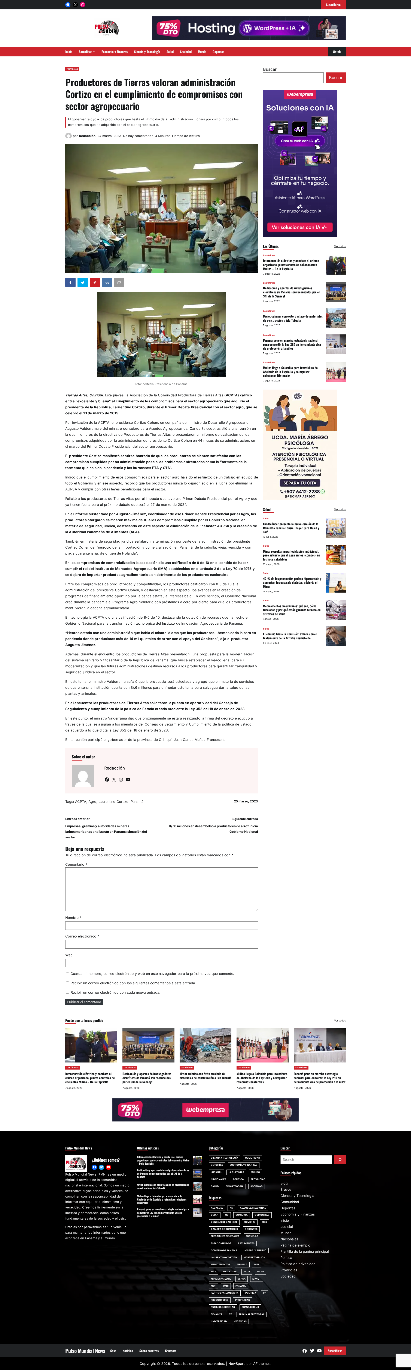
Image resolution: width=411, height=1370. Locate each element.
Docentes (251, 1229)
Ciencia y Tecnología (224, 1158)
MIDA (247, 1271)
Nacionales (218, 1179)
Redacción (87, 136)
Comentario (76, 864)
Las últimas (269, 255)
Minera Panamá (221, 1278)
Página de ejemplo (295, 1245)
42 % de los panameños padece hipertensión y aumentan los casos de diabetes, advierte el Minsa (292, 582)
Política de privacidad (298, 1264)
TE (230, 1314)
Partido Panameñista (224, 1293)
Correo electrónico (82, 936)
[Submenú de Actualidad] (94, 52)
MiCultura (230, 1271)
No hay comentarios (138, 136)
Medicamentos (220, 1264)
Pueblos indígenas (223, 1307)
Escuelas (252, 1236)
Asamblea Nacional (253, 1208)
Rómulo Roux (250, 1307)
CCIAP (214, 1215)
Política (238, 1179)
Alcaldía (217, 1208)
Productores (219, 1300)
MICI (213, 1271)
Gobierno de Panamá (224, 1250)
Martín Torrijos (254, 1257)
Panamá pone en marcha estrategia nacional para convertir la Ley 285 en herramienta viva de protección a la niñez (292, 344)
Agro (92, 801)
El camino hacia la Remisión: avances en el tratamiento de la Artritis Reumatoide (290, 635)
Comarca (241, 1215)
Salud (266, 518)
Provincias (72, 69)
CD (227, 1215)
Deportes (217, 1165)
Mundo (255, 1172)
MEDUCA (242, 1264)
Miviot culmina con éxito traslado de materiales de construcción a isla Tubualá (293, 318)
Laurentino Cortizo (113, 801)
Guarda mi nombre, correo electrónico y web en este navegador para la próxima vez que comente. (152, 973)
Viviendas (240, 1321)
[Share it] (107, 283)
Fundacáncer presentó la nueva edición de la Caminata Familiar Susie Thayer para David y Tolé (291, 527)
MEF (256, 1264)
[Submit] (340, 1159)
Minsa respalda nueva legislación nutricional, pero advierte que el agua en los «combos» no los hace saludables (291, 555)
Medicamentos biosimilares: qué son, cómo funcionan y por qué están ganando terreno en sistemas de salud (291, 609)
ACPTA (80, 801)
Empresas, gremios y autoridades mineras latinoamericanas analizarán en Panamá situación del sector (106, 831)
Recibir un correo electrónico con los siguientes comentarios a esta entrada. (133, 983)
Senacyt (216, 1314)
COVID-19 (249, 1222)
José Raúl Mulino (255, 1250)
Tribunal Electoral (251, 1314)
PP (264, 1293)
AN (231, 1208)
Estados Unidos (221, 1243)
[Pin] (95, 283)
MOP (213, 1286)
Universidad (219, 1321)
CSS (264, 1222)
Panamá (137, 801)
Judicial (216, 1172)
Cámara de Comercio (224, 1229)
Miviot (256, 1278)
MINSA (242, 1278)
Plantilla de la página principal (304, 1251)
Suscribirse (335, 1350)
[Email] (119, 283)
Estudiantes (246, 1243)
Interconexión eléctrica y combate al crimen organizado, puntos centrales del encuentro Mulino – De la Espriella (291, 264)
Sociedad (256, 1186)
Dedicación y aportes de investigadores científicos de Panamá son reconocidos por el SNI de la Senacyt (291, 291)
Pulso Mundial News (85, 1350)
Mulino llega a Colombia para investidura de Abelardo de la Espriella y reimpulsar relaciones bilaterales (290, 371)
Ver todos (340, 246)
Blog (284, 1183)
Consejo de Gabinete (224, 1222)
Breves (285, 1189)
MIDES (260, 1271)
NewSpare (236, 1363)
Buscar (270, 69)
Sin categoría (235, 1186)
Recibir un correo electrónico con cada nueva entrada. (115, 992)
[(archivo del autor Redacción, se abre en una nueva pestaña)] (68, 138)
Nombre (73, 917)
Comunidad (252, 1158)
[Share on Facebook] (70, 283)
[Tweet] (83, 283)
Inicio (284, 1220)
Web (69, 955)
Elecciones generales (225, 1236)
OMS (225, 1286)
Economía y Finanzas (243, 1165)
